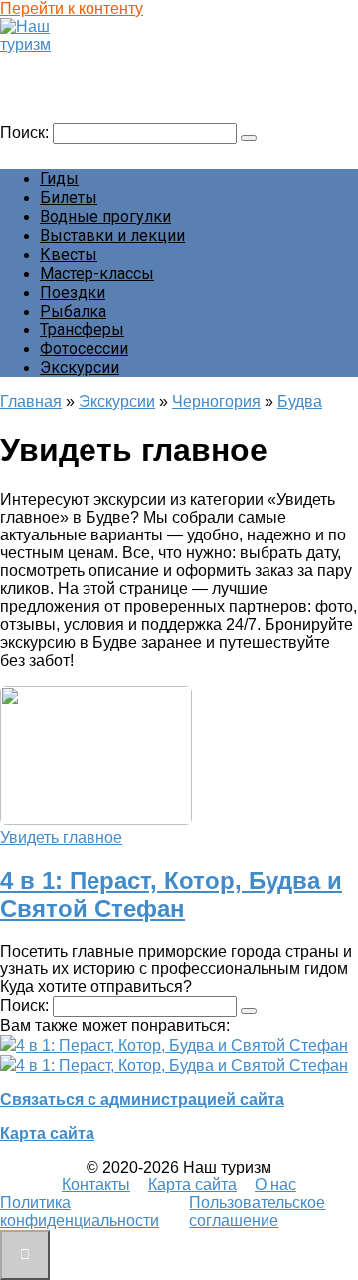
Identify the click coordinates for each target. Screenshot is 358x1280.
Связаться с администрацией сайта (142, 1099)
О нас (275, 1184)
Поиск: (26, 132)
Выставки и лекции (112, 235)
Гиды (59, 178)
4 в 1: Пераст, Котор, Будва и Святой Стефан (171, 894)
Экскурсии (79, 367)
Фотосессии (84, 348)
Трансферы (82, 329)
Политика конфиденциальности (79, 1211)
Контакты (96, 1184)
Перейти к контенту (71, 8)
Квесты (68, 254)
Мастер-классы (97, 273)
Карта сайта (47, 1133)
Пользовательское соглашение (257, 1211)
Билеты (68, 197)
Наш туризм (53, 63)
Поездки (72, 292)
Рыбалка (73, 311)
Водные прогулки (105, 216)
